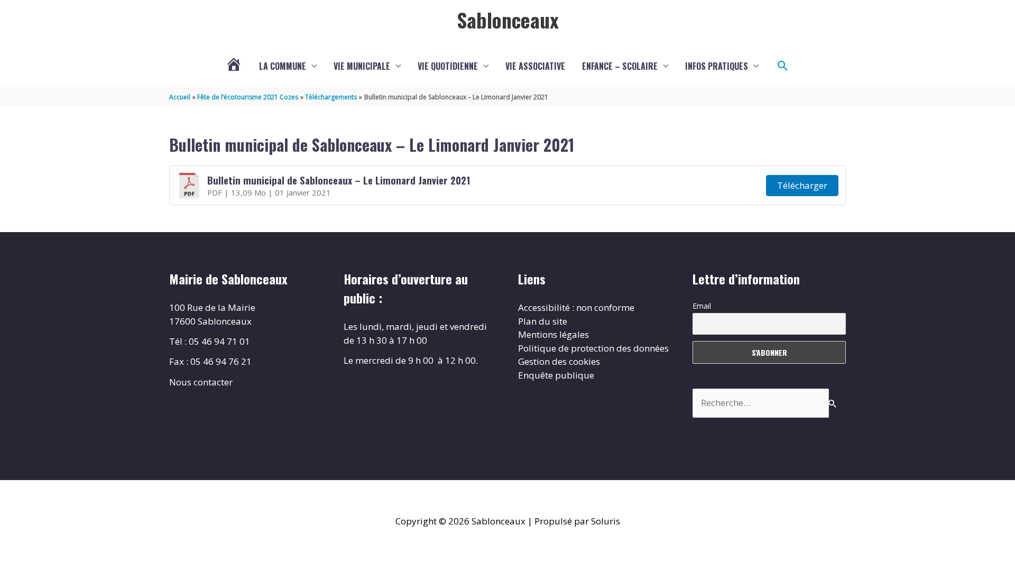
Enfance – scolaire (620, 66)
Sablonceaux (508, 19)
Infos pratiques (716, 66)
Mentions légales (553, 334)
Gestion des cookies (559, 361)
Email (702, 306)
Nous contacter (201, 382)
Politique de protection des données (593, 348)
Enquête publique (556, 375)
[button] (783, 66)
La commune (282, 66)
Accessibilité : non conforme (576, 307)
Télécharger (802, 185)
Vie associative (535, 66)
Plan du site (542, 321)
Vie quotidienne (448, 66)
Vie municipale (362, 66)
